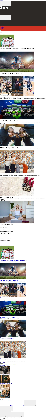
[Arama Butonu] (5, 17)
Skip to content (1, 0)
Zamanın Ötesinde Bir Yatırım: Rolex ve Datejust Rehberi (6, 383)
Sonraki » (4, 362)
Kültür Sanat (2, 27)
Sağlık (2, 28)
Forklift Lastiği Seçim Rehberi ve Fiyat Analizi (5, 374)
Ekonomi (2, 26)
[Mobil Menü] (5, 3)
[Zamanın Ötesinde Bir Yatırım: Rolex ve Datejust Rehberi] (5, 382)
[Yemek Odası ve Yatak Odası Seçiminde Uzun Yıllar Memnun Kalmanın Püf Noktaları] (5, 389)
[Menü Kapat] (0, 30)
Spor (0, 259)
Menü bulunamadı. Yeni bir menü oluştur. (4, 365)
